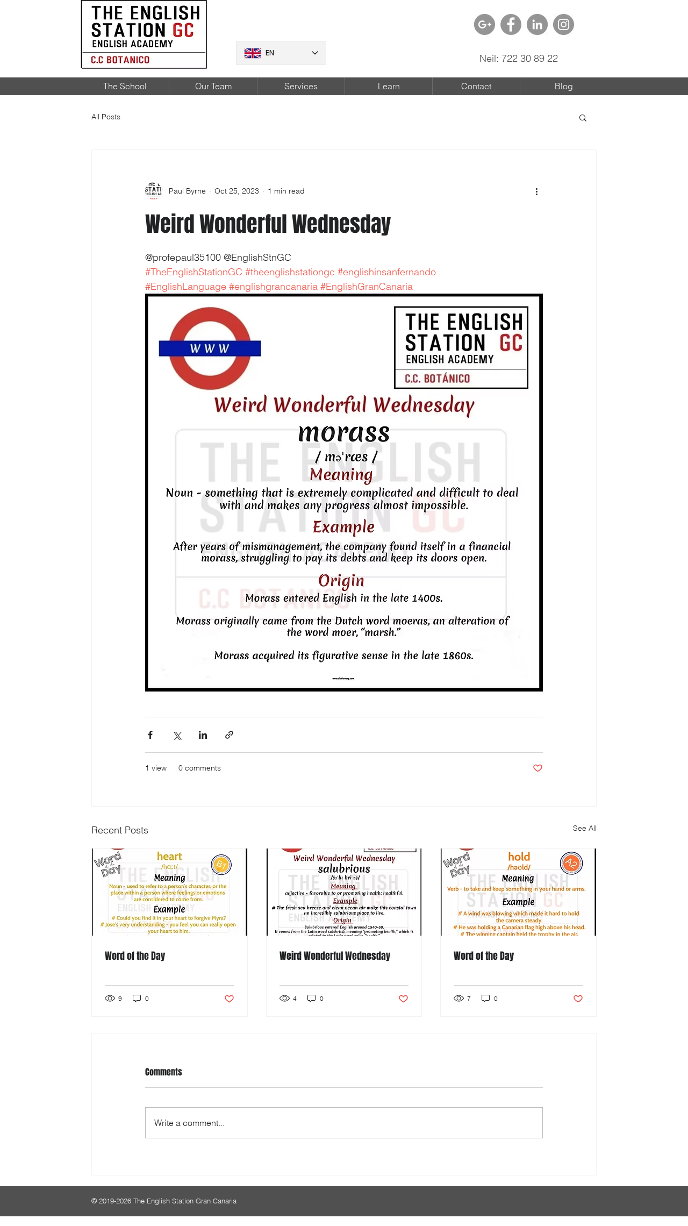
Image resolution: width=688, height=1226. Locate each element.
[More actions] (536, 190)
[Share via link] (229, 735)
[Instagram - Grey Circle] (563, 24)
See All (585, 828)
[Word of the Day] (169, 892)
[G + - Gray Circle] (484, 24)
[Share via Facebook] (150, 735)
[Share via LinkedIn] (203, 735)
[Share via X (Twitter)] (176, 735)
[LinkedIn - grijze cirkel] (537, 24)
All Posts (105, 117)
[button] (583, 117)
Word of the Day (135, 956)
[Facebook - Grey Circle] (510, 24)
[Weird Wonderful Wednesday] (344, 892)
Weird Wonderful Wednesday (335, 956)
